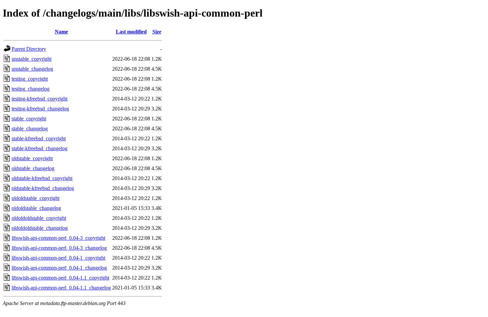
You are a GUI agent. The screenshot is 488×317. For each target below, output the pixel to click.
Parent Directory (29, 49)
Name (61, 31)
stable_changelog (30, 128)
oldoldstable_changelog (36, 208)
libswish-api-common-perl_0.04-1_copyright (58, 258)
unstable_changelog (32, 69)
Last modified (131, 31)
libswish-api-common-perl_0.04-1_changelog (59, 268)
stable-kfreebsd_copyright (39, 138)
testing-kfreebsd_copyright (39, 98)
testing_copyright (30, 79)
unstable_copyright (31, 59)
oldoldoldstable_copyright (39, 218)
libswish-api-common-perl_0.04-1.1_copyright (60, 278)
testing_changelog (30, 89)
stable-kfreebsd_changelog (39, 148)
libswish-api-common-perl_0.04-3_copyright (58, 238)
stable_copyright (29, 118)
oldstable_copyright (32, 158)
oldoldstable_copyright (35, 198)
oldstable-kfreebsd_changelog (43, 188)
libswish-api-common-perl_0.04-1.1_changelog (61, 287)
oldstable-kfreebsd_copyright (42, 178)
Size (156, 31)
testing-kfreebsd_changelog (40, 108)
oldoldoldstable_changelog (40, 228)
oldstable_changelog (33, 168)
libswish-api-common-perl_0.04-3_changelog (59, 248)
